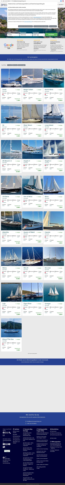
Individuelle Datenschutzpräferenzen (25, 26)
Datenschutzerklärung (37, 17)
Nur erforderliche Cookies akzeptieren (41, 26)
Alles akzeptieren (53, 26)
